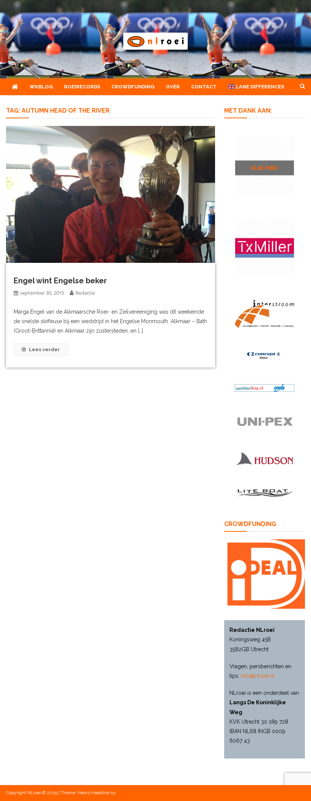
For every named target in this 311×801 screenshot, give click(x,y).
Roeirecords (82, 87)
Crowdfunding (133, 87)
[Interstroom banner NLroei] (264, 314)
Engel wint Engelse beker (60, 280)
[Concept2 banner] (264, 355)
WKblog (41, 87)
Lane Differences (259, 87)
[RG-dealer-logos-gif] (264, 422)
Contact (204, 87)
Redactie (85, 292)
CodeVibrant (129, 792)
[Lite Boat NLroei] (264, 493)
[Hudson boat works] (264, 458)
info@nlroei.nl (258, 676)
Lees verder (44, 349)
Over (173, 87)
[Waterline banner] (264, 388)
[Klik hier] (264, 166)
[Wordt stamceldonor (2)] (264, 247)
